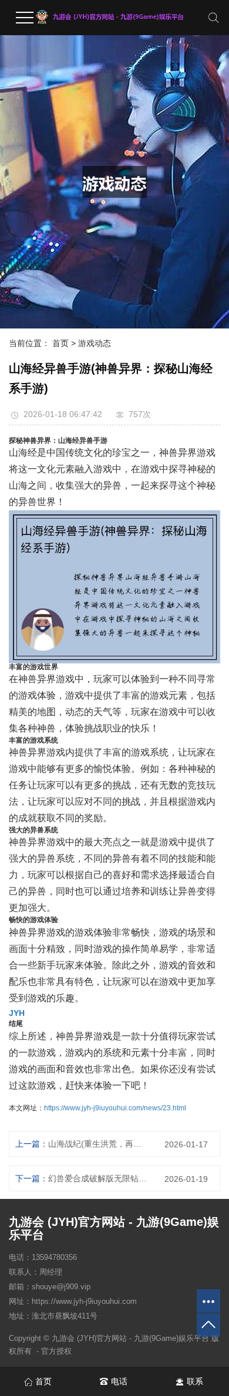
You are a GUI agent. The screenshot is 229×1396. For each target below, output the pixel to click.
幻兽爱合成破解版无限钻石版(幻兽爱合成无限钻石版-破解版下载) (97, 1178)
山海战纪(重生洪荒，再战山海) (97, 1143)
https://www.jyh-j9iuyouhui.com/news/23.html (115, 1108)
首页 (60, 343)
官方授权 (56, 1351)
